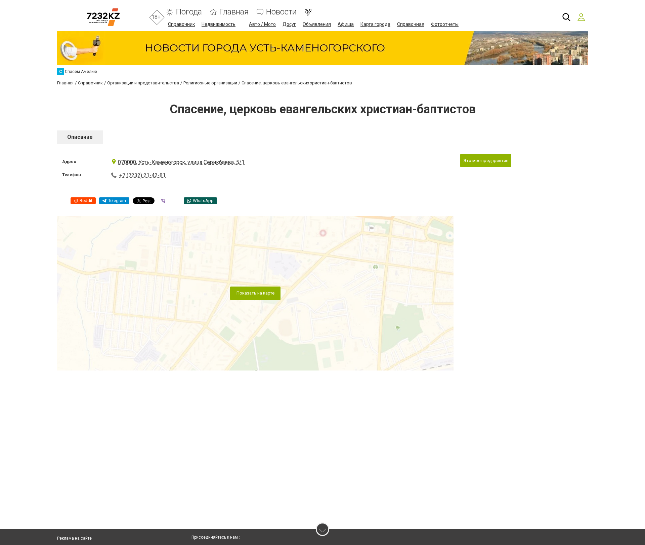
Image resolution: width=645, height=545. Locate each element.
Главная (234, 11)
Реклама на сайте (74, 538)
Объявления (317, 24)
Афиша (346, 24)
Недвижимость (218, 24)
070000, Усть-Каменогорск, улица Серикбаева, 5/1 (181, 162)
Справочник (181, 24)
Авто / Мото (262, 24)
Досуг (289, 24)
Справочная (410, 24)
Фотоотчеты (445, 24)
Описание (80, 137)
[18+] (103, 17)
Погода (189, 11)
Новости (281, 11)
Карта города (375, 24)
